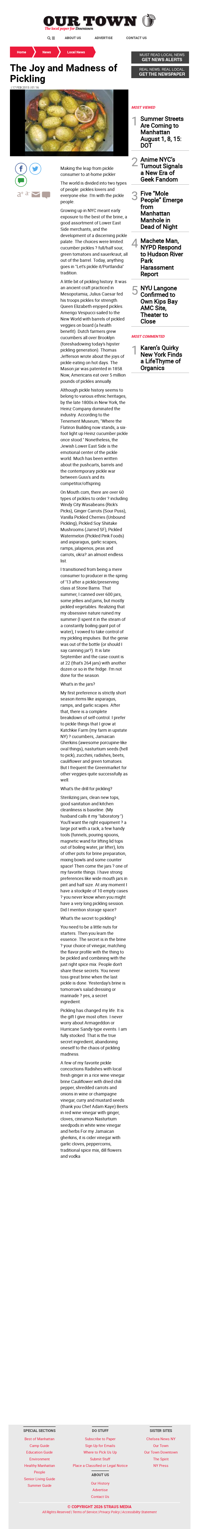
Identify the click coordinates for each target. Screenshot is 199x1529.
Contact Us (136, 37)
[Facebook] (21, 169)
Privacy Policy (109, 1512)
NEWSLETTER (150, 6)
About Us (73, 37)
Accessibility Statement (139, 1512)
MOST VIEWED (143, 107)
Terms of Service (85, 1512)
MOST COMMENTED (148, 336)
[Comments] (21, 181)
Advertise (104, 37)
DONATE (177, 6)
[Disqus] (69, 1227)
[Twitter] (35, 169)
